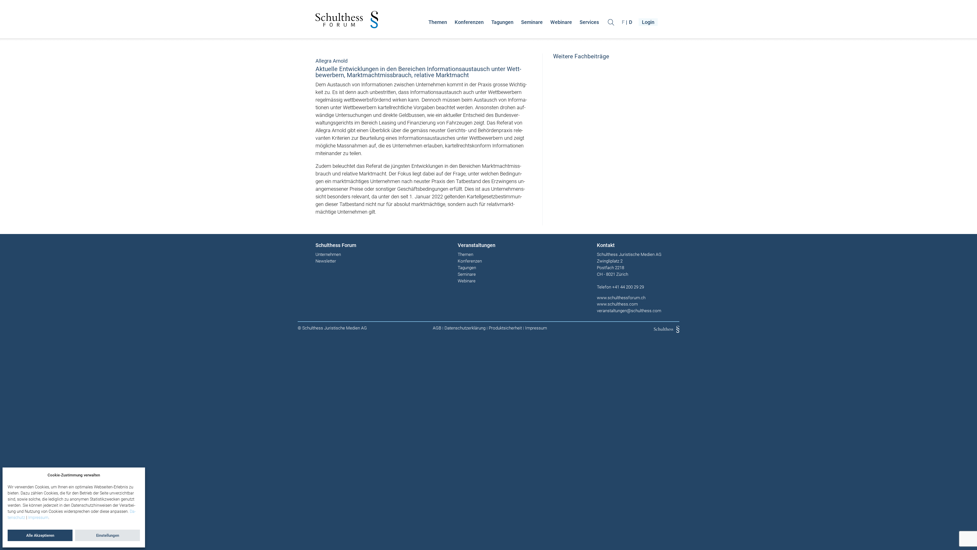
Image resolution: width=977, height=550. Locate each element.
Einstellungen (107, 535)
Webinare (561, 22)
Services (589, 22)
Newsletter (325, 261)
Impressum (38, 517)
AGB (437, 328)
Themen (437, 22)
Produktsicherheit (505, 328)
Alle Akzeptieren (40, 535)
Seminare (532, 22)
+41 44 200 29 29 (628, 287)
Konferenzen (469, 22)
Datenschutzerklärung (464, 328)
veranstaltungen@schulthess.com (629, 310)
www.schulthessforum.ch (621, 297)
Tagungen (502, 22)
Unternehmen (328, 254)
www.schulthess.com (617, 304)
